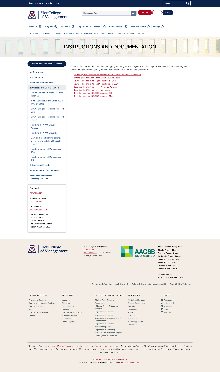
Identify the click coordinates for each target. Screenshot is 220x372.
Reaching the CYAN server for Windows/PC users (95, 87)
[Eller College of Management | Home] (54, 15)
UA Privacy (120, 284)
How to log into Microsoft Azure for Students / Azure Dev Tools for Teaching (107, 74)
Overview (46, 33)
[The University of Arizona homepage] (44, 3)
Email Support (36, 201)
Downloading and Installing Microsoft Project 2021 (96, 84)
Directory (145, 12)
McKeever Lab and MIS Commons (99, 33)
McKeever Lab (36, 72)
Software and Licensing (40, 165)
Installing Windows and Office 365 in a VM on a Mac (97, 78)
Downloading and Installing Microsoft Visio (47, 110)
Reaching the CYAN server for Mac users (92, 90)
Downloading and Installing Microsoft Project (47, 118)
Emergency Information (102, 284)
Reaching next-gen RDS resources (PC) (46, 158)
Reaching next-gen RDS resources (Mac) (46, 150)
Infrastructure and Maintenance (44, 170)
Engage (156, 26)
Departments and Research (90, 26)
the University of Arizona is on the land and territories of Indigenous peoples (87, 346)
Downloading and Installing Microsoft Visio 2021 (95, 81)
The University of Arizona (130, 362)
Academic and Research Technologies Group (41, 177)
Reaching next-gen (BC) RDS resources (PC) (93, 93)
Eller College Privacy (136, 284)
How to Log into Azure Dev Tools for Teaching (47, 94)
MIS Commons (36, 77)
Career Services (116, 26)
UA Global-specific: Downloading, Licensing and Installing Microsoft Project (46, 141)
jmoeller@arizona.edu (39, 209)
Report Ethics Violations (180, 284)
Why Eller (33, 26)
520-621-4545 (36, 193)
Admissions (65, 26)
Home (35, 33)
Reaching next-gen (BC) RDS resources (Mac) (93, 96)
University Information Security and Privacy (110, 359)
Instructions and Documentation (44, 88)
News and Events (138, 26)
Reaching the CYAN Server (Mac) (45, 133)
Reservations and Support (41, 82)
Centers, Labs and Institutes (67, 33)
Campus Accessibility (157, 284)
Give (157, 12)
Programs (49, 26)
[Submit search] (188, 3)
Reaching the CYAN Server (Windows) (43, 126)
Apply (167, 12)
